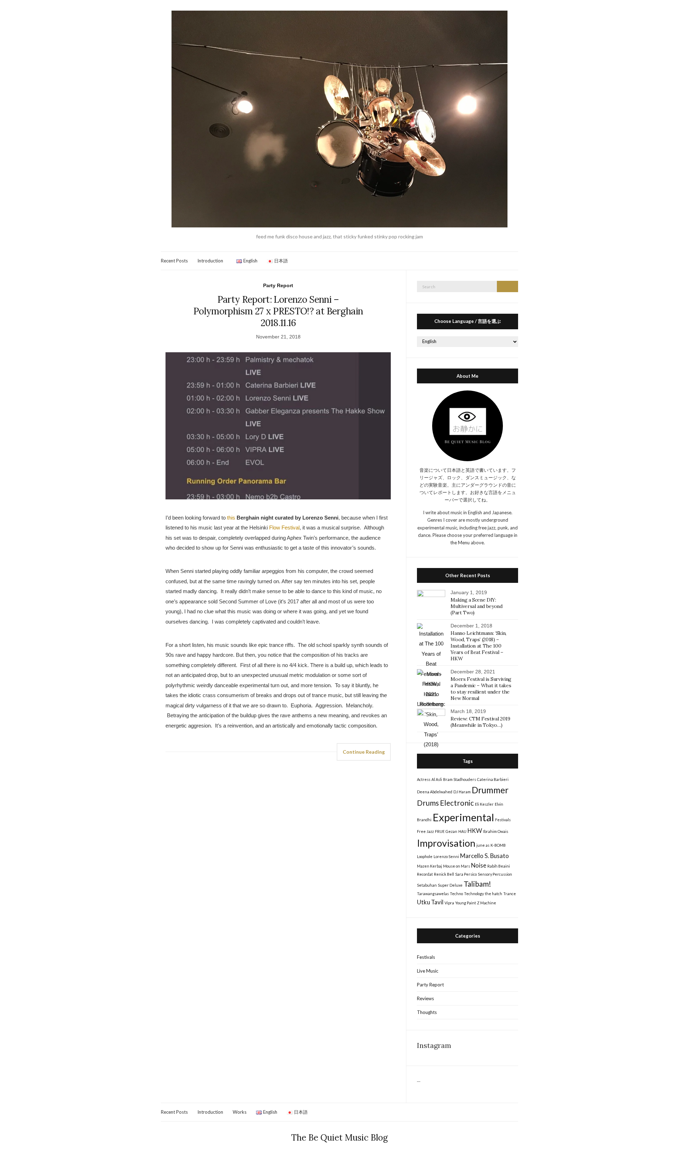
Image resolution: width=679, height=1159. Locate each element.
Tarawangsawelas (433, 893)
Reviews (425, 998)
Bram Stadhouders (459, 779)
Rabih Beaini (498, 866)
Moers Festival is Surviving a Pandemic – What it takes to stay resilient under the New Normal (481, 688)
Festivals (503, 819)
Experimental (463, 817)
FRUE (440, 831)
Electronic (457, 802)
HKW (475, 830)
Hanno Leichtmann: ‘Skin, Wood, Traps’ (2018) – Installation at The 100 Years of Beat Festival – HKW (478, 646)
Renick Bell (444, 874)
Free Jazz (425, 831)
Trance (509, 893)
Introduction (210, 260)
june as (482, 845)
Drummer (490, 790)
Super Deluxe (450, 885)
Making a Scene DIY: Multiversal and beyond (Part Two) (476, 606)
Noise (478, 865)
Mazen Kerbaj (429, 866)
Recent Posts (174, 260)
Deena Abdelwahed (434, 791)
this (231, 518)
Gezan (451, 831)
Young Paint (465, 902)
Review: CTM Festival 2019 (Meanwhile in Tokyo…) (480, 721)
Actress (423, 779)
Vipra (449, 902)
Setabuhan (427, 885)
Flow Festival (284, 528)
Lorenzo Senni (446, 856)
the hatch (493, 893)
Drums (428, 802)
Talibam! (477, 883)
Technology (474, 893)
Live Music (427, 971)
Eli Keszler (484, 804)
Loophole (425, 856)
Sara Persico (466, 874)
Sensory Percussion (495, 874)
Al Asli (436, 779)
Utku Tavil (430, 902)
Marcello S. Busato (484, 855)
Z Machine (486, 902)
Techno (456, 893)
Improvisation (446, 843)
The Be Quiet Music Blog (339, 1137)
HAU (462, 831)
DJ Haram (462, 791)
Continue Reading (364, 752)
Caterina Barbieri (493, 779)
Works (239, 1112)
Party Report (278, 285)
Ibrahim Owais (495, 831)
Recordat (425, 874)
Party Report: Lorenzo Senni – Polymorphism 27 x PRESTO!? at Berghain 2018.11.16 (278, 311)
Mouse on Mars (456, 866)
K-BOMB (498, 845)
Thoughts (427, 1012)
